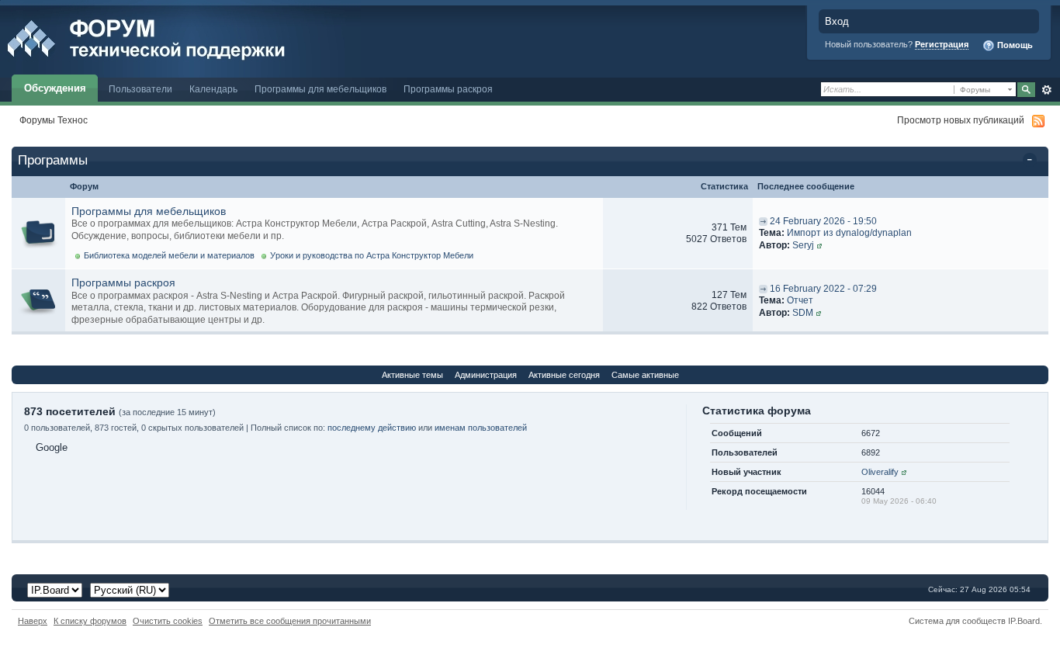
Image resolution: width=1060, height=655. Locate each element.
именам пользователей (481, 427)
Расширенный (1046, 90)
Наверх (32, 621)
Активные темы (412, 374)
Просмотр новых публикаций (960, 120)
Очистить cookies (168, 621)
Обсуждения (55, 88)
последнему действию (371, 427)
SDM (802, 312)
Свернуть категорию (1032, 161)
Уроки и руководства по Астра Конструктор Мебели (371, 255)
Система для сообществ (957, 621)
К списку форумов (90, 621)
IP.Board (1024, 621)
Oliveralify (880, 472)
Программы (53, 160)
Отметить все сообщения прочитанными (290, 621)
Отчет (800, 300)
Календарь (213, 89)
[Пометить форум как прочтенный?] (38, 233)
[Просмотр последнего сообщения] (763, 221)
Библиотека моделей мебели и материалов (169, 255)
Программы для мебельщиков (320, 89)
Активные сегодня (564, 374)
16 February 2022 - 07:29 (823, 288)
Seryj (803, 245)
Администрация (486, 374)
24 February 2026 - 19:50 (823, 221)
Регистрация (941, 44)
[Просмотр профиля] (819, 245)
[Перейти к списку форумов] (180, 37)
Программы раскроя (448, 89)
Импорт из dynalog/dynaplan (849, 232)
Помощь (1014, 45)
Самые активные (645, 374)
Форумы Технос (53, 120)
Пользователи (140, 89)
